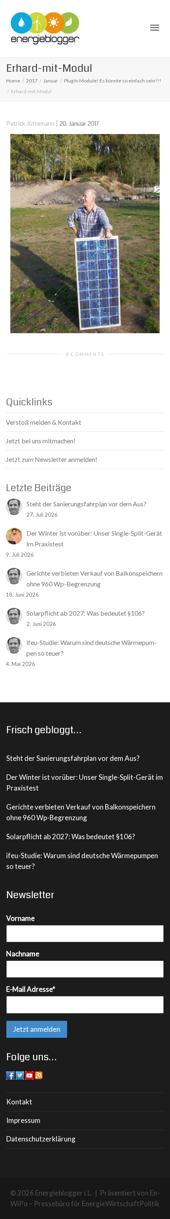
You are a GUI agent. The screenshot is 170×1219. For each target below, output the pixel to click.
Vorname (20, 918)
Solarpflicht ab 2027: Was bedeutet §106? (70, 836)
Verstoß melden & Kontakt (43, 422)
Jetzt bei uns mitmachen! (41, 441)
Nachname (22, 953)
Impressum (23, 1120)
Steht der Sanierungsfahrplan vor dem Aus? (72, 758)
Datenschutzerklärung (41, 1138)
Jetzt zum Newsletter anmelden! (51, 459)
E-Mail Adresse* (30, 989)
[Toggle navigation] (155, 28)
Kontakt (19, 1101)
